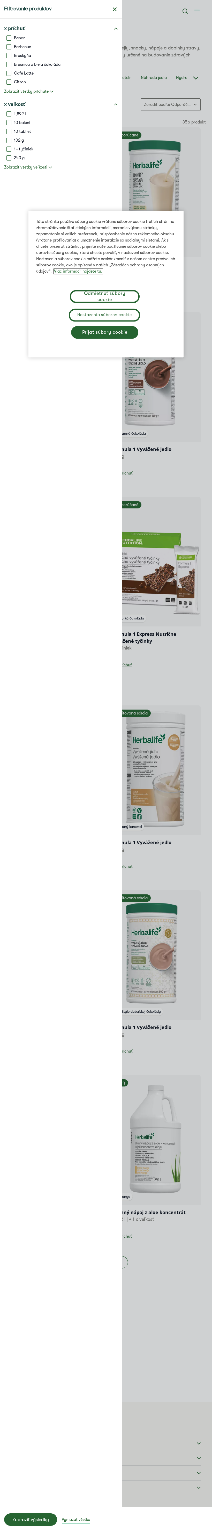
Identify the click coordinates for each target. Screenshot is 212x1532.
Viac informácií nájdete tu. (78, 271)
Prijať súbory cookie (104, 332)
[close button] (115, 9)
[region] (106, 284)
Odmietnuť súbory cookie (104, 296)
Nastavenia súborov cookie (104, 314)
